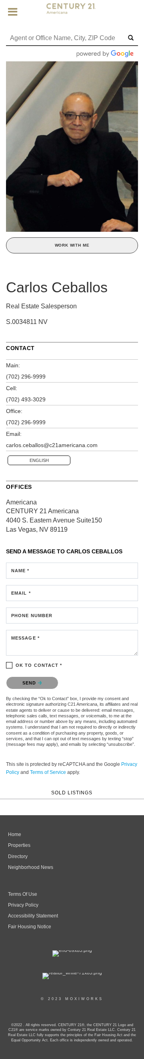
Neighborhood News (30, 867)
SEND (30, 682)
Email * (21, 593)
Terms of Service (48, 772)
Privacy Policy (23, 905)
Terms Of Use (22, 894)
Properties (19, 845)
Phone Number (31, 615)
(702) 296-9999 (26, 376)
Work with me (72, 245)
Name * (20, 570)
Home (14, 834)
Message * (25, 638)
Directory (18, 856)
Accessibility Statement (33, 916)
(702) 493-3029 (26, 399)
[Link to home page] (72, 12)
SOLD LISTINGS (71, 792)
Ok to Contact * (39, 665)
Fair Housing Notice (29, 926)
